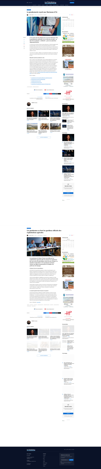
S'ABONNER (72, 2)
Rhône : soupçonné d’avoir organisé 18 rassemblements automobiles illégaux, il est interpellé (42, 132)
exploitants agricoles (40, 304)
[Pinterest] (24, 45)
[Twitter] (24, 41)
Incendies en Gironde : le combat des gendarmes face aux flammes (55, 131)
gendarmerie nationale (46, 304)
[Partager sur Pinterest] (72, 14)
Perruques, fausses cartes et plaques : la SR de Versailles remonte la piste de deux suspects (43, 118)
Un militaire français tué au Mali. (36, 80)
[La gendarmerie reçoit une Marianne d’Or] (44, 26)
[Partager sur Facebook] (69, 14)
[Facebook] (24, 39)
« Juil (62, 249)
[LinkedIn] (24, 43)
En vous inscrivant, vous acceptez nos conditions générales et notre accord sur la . (66, 463)
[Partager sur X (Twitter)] (70, 14)
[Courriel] (24, 46)
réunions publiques (56, 304)
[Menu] (27, 2)
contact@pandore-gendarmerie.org (31, 461)
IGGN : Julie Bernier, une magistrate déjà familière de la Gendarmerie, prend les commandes (32, 118)
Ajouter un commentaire (44, 137)
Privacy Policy (67, 416)
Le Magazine (44, 464)
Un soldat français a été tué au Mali (36, 82)
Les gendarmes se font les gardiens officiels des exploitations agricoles (41, 77)
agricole (28, 304)
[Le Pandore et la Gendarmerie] (50, 2)
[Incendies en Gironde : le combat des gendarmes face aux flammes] (55, 126)
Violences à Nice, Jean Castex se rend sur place (51, 98)
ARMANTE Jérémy (34, 102)
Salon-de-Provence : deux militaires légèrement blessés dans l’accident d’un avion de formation (32, 131)
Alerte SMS (31, 304)
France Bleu (38, 302)
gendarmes (51, 304)
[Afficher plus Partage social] (73, 14)
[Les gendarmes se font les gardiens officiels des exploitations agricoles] (44, 246)
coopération (35, 304)
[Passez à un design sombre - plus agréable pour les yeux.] (72, 0)
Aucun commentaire (40, 235)
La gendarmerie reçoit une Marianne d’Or (50, 317)
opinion (44, 461)
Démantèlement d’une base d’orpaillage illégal (38, 79)
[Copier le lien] (24, 48)
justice (44, 458)
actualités (28, 228)
